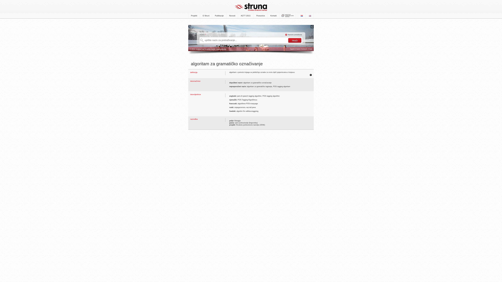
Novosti (232, 16)
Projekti (194, 16)
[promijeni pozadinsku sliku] (312, 27)
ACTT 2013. (246, 16)
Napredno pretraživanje (295, 34)
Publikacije (219, 16)
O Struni (206, 16)
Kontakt (273, 16)
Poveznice (260, 16)
